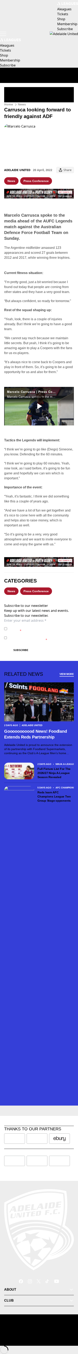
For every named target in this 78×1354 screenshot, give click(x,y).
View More (66, 674)
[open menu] (3, 34)
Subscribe (20, 650)
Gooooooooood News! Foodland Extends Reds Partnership (35, 734)
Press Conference (36, 181)
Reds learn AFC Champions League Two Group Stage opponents (54, 796)
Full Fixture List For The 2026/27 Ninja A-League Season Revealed (54, 773)
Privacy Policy (37, 627)
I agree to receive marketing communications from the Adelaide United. (40, 638)
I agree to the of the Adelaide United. (39, 629)
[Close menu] (69, 1331)
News (22, 104)
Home (8, 104)
